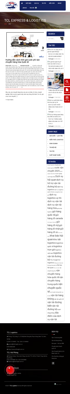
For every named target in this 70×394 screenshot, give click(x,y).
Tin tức (44, 3)
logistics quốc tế (20, 81)
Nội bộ (59, 3)
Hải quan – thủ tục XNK (58, 343)
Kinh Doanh (53, 143)
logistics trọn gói (30, 81)
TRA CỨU (32, 7)
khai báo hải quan (39, 79)
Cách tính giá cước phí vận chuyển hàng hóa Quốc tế (26, 68)
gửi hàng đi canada (15, 78)
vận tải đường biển (22, 85)
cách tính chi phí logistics (22, 67)
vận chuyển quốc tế (11, 85)
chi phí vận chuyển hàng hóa (34, 70)
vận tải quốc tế (13, 87)
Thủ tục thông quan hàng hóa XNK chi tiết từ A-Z (55, 121)
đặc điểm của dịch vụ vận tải (23, 76)
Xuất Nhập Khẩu (55, 155)
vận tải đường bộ (31, 85)
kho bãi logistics (10, 81)
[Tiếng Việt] (36, 8)
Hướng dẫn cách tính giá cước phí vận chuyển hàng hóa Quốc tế (23, 61)
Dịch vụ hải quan (12, 73)
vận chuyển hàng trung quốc (34, 84)
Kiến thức (52, 3)
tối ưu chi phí (56, 267)
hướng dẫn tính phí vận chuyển (25, 79)
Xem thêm (10, 100)
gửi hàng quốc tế (12, 79)
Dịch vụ (36, 3)
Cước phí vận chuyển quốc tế (24, 71)
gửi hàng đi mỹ (25, 78)
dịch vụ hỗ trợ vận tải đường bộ (26, 73)
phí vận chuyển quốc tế (19, 82)
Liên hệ (25, 7)
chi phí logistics (51, 165)
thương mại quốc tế (52, 265)
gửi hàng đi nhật (33, 78)
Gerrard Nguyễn (24, 65)
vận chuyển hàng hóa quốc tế (17, 84)
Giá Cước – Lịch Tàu (56, 136)
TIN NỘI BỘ (52, 147)
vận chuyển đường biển (55, 292)
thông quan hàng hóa (58, 263)
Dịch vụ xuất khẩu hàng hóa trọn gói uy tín (55, 107)
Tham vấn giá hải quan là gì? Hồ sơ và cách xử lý (55, 93)
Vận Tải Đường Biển (57, 337)
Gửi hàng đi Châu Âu (51, 222)
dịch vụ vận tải (34, 75)
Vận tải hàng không (57, 340)
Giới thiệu (28, 3)
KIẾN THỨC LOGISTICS (56, 140)
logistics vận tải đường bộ (54, 256)
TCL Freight (54, 260)
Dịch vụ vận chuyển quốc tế (21, 75)
